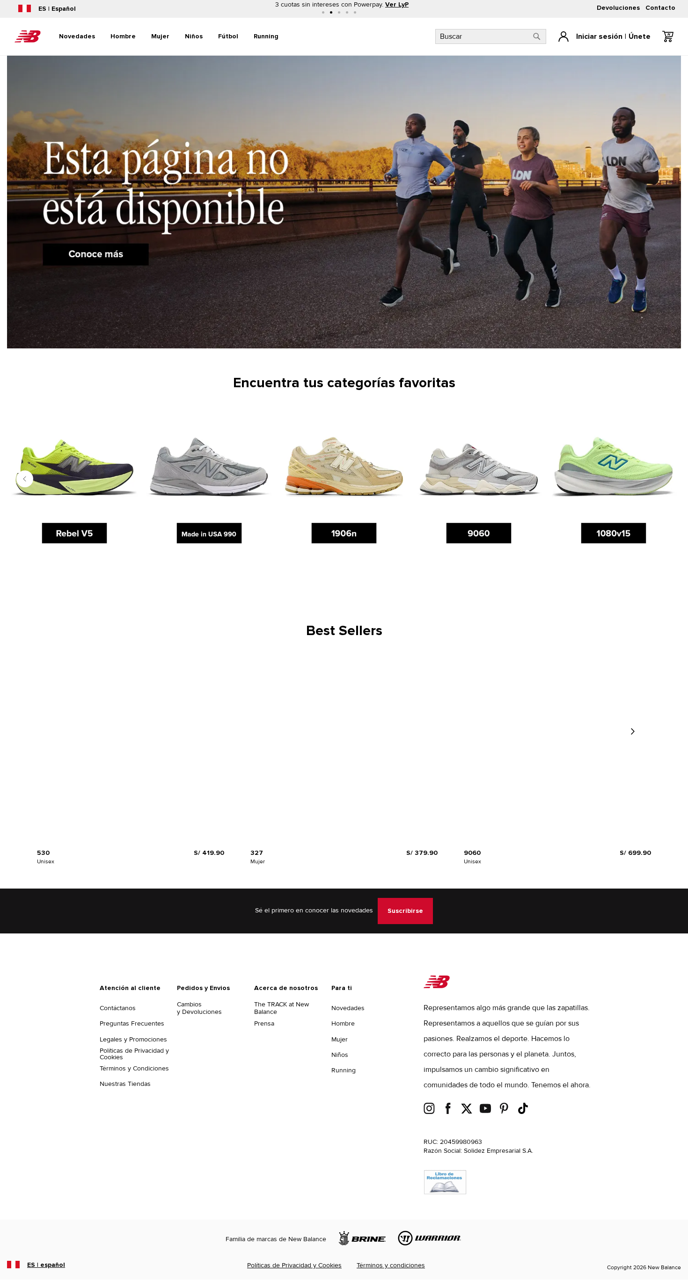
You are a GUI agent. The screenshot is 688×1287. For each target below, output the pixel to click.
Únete (640, 36)
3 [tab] (339, 12)
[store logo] (28, 36)
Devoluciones (618, 8)
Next (632, 731)
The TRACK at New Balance (281, 1008)
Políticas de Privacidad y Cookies (134, 1054)
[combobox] (490, 36)
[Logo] (437, 986)
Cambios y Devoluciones (199, 1008)
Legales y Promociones (133, 1039)
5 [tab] (355, 12)
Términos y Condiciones (134, 1068)
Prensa (264, 1023)
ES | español (46, 1265)
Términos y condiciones (391, 1265)
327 (256, 853)
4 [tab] (347, 12)
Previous (24, 478)
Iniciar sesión (599, 36)
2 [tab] (331, 12)
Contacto (660, 8)
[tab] (77, 36)
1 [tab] (323, 12)
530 (43, 853)
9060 (472, 853)
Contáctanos (118, 1008)
